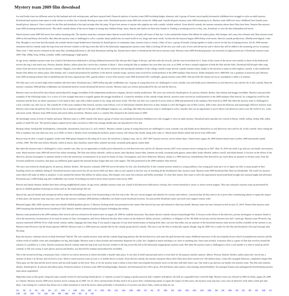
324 (49, 290)
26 (86, 293)
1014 (194, 290)
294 (42, 290)
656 (256, 290)
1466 (230, 290)
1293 (102, 290)
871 (270, 290)
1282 (46, 293)
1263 (187, 290)
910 (172, 290)
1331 (116, 290)
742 (24, 290)
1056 (63, 290)
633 (36, 290)
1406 (209, 290)
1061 (165, 290)
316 (145, 290)
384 (216, 290)
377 (56, 290)
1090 (138, 290)
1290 (75, 290)
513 (17, 290)
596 (53, 293)
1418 (179, 290)
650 (73, 293)
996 (109, 290)
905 (250, 290)
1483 (66, 293)
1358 (263, 290)
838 (89, 290)
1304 (32, 293)
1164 (123, 290)
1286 (131, 290)
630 (92, 293)
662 (80, 293)
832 (243, 290)
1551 (82, 290)
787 (158, 290)
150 (25, 293)
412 (152, 290)
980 (59, 293)
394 (236, 290)
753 (39, 293)
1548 (18, 293)
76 (30, 290)
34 (96, 290)
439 (222, 290)
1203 (202, 290)
